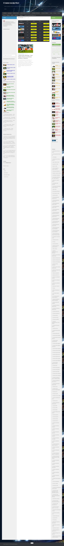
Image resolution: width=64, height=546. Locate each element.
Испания (55, 13)
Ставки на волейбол (56, 319)
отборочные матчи (55, 239)
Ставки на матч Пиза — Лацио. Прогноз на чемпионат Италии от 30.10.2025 (8, 129)
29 (56, 52)
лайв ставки (54, 189)
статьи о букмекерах (56, 481)
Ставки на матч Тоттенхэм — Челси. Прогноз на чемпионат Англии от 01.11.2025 (9, 121)
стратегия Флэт (55, 517)
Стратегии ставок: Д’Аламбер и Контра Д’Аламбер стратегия (55, 491)
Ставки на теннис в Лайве (56, 395)
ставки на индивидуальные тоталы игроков (55, 322)
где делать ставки (55, 164)
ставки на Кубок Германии (57, 348)
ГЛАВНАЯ (5, 13)
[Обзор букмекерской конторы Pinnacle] (21, 23)
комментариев (7, 174)
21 (55, 51)
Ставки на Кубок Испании (56, 350)
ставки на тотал (55, 400)
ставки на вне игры (55, 317)
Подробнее (33, 23)
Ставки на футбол (11, 3)
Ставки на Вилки (55, 315)
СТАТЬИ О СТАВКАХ (44, 13)
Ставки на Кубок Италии (56, 352)
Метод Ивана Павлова (56, 191)
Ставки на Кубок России (56, 354)
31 (58, 52)
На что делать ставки (56, 193)
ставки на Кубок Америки (56, 335)
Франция (8, 15)
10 (58, 48)
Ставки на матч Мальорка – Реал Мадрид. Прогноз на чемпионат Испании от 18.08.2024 (25, 57)
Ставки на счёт (55, 391)
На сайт (46, 23)
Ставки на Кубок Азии (56, 333)
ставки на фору (55, 409)
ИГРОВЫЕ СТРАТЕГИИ (36, 13)
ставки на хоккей (55, 418)
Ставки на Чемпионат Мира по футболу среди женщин (55, 457)
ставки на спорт (55, 386)
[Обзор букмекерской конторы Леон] (21, 32)
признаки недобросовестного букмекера (55, 251)
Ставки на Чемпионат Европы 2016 (30, 15)
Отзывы (54, 241)
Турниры (21, 15)
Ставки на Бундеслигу (56, 313)
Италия (59, 13)
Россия (4, 15)
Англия (51, 13)
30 (57, 52)
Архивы (4, 162)
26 (52, 52)
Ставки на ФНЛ (55, 407)
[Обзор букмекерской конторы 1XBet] (21, 26)
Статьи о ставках (55, 483)
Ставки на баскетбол (56, 311)
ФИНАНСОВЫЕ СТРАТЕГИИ (25, 13)
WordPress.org (6, 176)
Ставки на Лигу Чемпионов (57, 373)
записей (6, 172)
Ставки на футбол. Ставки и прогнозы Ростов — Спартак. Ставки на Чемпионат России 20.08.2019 (9, 142)
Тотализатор (55, 519)
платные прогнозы (55, 243)
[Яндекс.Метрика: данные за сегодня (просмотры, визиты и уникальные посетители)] (55, 139)
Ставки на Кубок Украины (56, 358)
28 (55, 52)
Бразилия (16, 15)
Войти (5, 170)
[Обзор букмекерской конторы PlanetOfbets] (21, 35)
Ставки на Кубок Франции (56, 360)
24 (58, 51)
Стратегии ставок (55, 485)
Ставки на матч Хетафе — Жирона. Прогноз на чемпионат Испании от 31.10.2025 (8, 125)
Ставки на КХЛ (55, 365)
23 (57, 51)
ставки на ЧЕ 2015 (55, 420)
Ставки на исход (55, 328)
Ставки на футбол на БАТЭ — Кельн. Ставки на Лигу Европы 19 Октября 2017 (9, 156)
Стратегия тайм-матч (56, 515)
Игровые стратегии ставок (57, 173)
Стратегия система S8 (56, 498)
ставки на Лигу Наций (56, 371)
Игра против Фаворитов (56, 171)
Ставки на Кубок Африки (56, 343)
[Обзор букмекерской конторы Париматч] (21, 29)
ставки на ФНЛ (55, 405)
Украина (12, 15)
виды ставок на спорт (56, 162)
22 (56, 51)
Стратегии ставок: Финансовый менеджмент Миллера (56, 495)
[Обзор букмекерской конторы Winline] (21, 38)
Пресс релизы (55, 248)
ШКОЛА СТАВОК (16, 13)
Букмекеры (9, 13)
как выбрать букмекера (56, 175)
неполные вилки (55, 195)
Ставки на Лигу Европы (56, 367)
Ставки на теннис (55, 393)
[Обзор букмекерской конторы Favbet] (21, 40)
